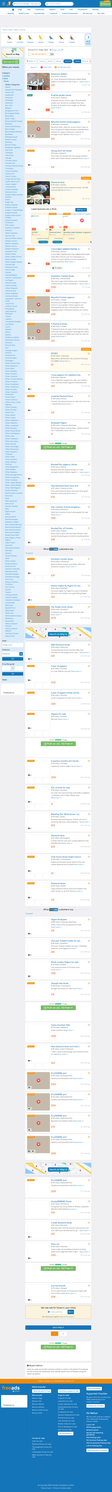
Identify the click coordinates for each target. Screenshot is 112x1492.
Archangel (9, 100)
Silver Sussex (10, 561)
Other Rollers (10, 469)
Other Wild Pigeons (12, 488)
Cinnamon (9, 168)
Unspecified (10, 603)
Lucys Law (90, 1424)
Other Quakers (11, 459)
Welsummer (9, 610)
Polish (7, 514)
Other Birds (9, 368)
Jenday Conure (11, 306)
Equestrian (40, 9)
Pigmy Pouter (10, 511)
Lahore (8, 316)
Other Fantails (11, 407)
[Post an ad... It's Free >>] (58, 452)
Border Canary (11, 139)
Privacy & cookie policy (62, 1488)
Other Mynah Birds (12, 431)
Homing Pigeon (11, 275)
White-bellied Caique (13, 616)
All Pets (7, 76)
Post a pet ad (9, 62)
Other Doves (10, 397)
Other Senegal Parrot (13, 475)
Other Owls (9, 436)
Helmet (8, 272)
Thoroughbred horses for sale (42, 1448)
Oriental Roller (11, 358)
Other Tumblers (11, 480)
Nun (7, 348)
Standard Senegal (12, 577)
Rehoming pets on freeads (97, 1450)
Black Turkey (10, 118)
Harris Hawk (10, 270)
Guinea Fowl (10, 264)
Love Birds (9, 324)
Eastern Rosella (11, 205)
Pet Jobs (101, 13)
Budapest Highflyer (13, 147)
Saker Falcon (10, 543)
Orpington (9, 361)
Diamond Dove (11, 192)
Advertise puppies (69, 1391)
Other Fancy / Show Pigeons (13, 403)
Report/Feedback (94, 1388)
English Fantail (11, 213)
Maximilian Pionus (12, 340)
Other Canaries (11, 376)
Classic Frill (9, 174)
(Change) (26, 4)
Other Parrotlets (11, 441)
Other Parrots (10, 444)
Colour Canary (10, 176)
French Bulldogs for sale (67, 1427)
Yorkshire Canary (11, 633)
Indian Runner (10, 291)
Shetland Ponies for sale (41, 1444)
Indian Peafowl (11, 285)
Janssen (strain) (11, 296)
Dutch (7, 199)
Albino (7, 87)
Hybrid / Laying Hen (13, 278)
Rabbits (52, 9)
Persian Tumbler (11, 506)
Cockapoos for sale (65, 1412)
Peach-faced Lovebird (14, 493)
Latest (77, 61)
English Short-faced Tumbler (13, 217)
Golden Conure (11, 246)
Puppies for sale (64, 1398)
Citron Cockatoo (11, 171)
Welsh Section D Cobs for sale (42, 1456)
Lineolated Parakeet (13, 321)
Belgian (8, 108)
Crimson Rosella (11, 189)
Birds (62, 9)
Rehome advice (92, 1430)
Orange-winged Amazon (11, 352)
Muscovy (8, 342)
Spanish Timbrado (12, 569)
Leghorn (8, 319)
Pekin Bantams (11, 501)
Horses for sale (38, 1438)
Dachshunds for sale (66, 1418)
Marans (8, 335)
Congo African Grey (12, 179)
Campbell (9, 153)
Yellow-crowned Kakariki (11, 630)
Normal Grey (10, 345)
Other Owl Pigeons (12, 433)
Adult (50, 61)
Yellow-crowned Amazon (11, 625)
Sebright (8, 550)
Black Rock (9, 116)
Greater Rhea (10, 254)
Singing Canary (11, 564)
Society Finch (10, 566)
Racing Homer (10, 517)
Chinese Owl (10, 163)
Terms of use (46, 1488)
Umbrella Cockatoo (12, 600)
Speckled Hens (11, 571)
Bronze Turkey (10, 145)
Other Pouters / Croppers (11, 453)
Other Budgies (11, 371)
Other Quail (10, 457)
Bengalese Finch (11, 111)
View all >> (81, 210)
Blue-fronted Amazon (13, 132)
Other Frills (9, 412)
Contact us (48, 1381)
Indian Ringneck (11, 288)
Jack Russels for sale (66, 1421)
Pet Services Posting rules (96, 1440)
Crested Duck (10, 187)
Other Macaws (11, 428)
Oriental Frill (10, 355)
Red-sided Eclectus (13, 530)
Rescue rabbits (38, 1404)
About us (70, 1381)
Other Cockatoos (12, 387)
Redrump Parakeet (12, 532)
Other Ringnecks (11, 467)
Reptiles (95, 9)
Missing (10, 13)
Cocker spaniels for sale (67, 1404)
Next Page (57, 1327)
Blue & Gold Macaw (12, 126)
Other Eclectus (11, 400)
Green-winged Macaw (13, 262)
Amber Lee (9, 92)
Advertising (59, 1381)
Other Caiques (11, 374)
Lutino (7, 327)
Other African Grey (12, 363)
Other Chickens (11, 382)
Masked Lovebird (12, 337)
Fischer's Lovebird (12, 228)
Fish (71, 9)
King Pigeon (9, 309)
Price (84, 61)
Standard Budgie (12, 574)
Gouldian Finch (11, 251)
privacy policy (69, 1317)
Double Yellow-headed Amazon (14, 196)
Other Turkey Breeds (13, 483)
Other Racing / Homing (11, 463)
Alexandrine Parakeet (13, 90)
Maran (7, 332)
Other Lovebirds (11, 425)
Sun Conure (9, 587)
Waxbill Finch (10, 608)
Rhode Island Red (12, 535)
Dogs (20, 9)
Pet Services (88, 13)
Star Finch (9, 579)
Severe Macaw (11, 556)
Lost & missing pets (94, 1446)
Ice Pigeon (9, 280)
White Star (9, 613)
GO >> (70, 1312)
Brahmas (8, 142)
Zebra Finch (10, 636)
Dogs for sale (63, 1395)
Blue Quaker (10, 129)
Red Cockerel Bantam (13, 525)
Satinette (9, 545)
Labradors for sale (65, 1401)
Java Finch (9, 303)
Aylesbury (9, 103)
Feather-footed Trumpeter (11, 221)
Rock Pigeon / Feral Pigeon (12, 539)
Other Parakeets (11, 439)
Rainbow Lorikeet (12, 522)
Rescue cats (37, 1401)
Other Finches (11, 410)
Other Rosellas (11, 472)
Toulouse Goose (11, 595)
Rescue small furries (40, 1410)
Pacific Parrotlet (11, 490)
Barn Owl (8, 105)
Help (40, 1381)
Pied (7, 509)
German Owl (10, 236)
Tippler (8, 592)
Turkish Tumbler (11, 597)
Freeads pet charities (95, 1406)
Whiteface (9, 618)
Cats (29, 9)
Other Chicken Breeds (14, 379)
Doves (6, 81)
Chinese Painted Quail (14, 166)
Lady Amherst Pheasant (10, 313)
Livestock (53, 13)
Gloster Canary (11, 241)
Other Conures (11, 389)
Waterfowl (9, 605)
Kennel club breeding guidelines (94, 1434)
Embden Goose (11, 207)
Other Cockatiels (11, 384)
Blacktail (8, 124)
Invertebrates (39, 13)
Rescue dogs (37, 1398)
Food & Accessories (70, 13)
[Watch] (89, 74)
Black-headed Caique (13, 121)
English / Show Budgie (14, 210)
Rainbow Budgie (11, 519)
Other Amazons (11, 366)
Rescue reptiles (38, 1407)
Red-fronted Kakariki (13, 527)
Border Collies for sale (66, 1424)
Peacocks (9, 496)
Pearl (7, 498)
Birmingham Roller (12, 113)
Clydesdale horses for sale (42, 1452)
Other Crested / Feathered (11, 393)
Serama (8, 553)
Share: (4, 680)
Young (42, 61)
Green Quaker (10, 259)
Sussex (8, 589)
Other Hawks (10, 418)
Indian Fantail (10, 283)
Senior (58, 61)
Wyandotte (9, 621)
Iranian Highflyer (11, 293)
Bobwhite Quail (11, 137)
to (12, 668)
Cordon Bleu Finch (12, 181)
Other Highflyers (11, 420)
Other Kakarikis (11, 423)
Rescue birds (37, 1413)
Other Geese (10, 415)
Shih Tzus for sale (65, 1430)
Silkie (7, 558)
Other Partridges (12, 446)
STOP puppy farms (93, 1427)
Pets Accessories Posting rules (98, 1443)
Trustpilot (29, 553)
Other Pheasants (12, 449)
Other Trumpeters (12, 477)
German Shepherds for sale (68, 1415)
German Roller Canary (13, 238)
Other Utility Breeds (13, 485)
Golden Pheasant (12, 249)
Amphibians (82, 9)
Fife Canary (9, 225)
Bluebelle (9, 134)
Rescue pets (37, 1395)
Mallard (8, 329)
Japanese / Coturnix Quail (13, 300)
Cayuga (8, 158)
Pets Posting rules (93, 1437)
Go (12, 659)
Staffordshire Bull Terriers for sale (68, 1408)
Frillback (8, 230)
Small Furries (24, 13)
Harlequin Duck (11, 267)
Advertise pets (41, 1391)
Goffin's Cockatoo (11, 243)
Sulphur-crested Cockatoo (11, 583)
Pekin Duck (9, 504)
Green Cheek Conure (13, 257)
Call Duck (9, 150)
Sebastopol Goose (12, 548)
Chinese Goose (11, 160)
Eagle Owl (9, 202)
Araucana (9, 97)
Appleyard (9, 95)
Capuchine (9, 155)
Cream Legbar (11, 184)
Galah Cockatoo (11, 233)
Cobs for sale (37, 1441)
